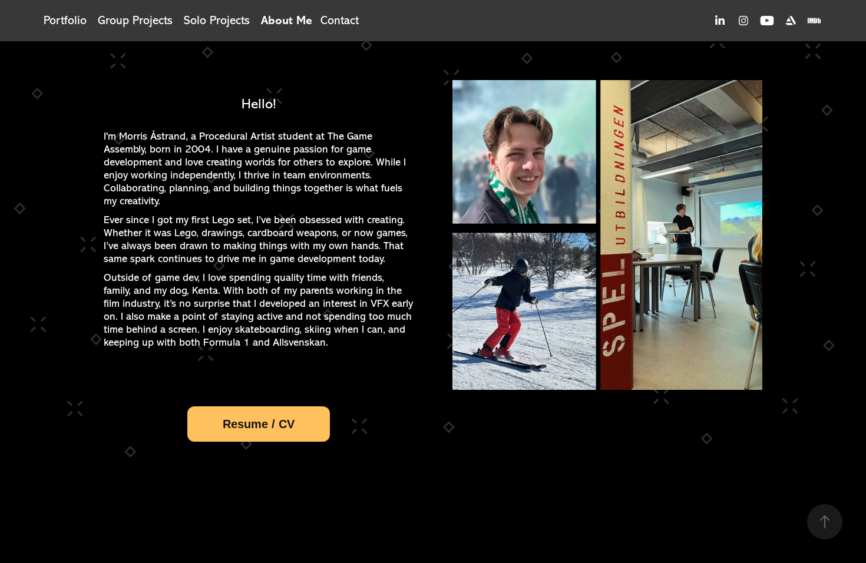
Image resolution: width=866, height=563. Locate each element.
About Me (286, 20)
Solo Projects (217, 20)
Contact (339, 20)
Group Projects (135, 20)
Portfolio (65, 20)
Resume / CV (259, 424)
